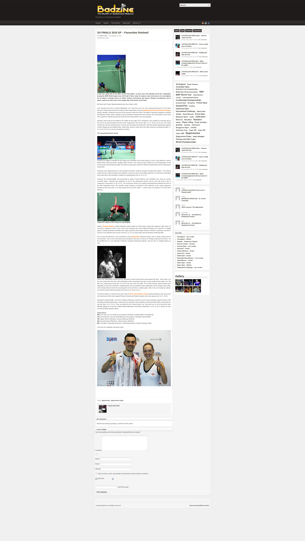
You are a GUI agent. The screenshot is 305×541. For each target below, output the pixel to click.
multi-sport (200, 117)
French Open (201, 103)
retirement (196, 125)
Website (98, 469)
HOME (98, 23)
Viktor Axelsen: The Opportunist (192, 207)
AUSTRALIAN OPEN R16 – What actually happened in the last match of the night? (194, 63)
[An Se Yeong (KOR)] (179, 285)
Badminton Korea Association (187, 92)
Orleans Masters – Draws (185, 251)
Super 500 (201, 130)
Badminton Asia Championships (187, 89)
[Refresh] (113, 479)
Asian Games (192, 84)
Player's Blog (187, 122)
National (179, 120)
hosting (192, 106)
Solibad (193, 127)
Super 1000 (180, 133)
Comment (98, 450)
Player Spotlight (201, 122)
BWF (201, 92)
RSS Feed (203, 23)
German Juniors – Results (186, 244)
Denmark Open (181, 103)
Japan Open (201, 111)
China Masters (198, 95)
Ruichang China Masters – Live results (190, 258)
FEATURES (115, 23)
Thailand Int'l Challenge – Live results (189, 267)
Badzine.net (115, 9)
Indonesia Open (182, 109)
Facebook (209, 23)
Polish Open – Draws (184, 256)
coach (178, 97)
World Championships (186, 142)
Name (97, 459)
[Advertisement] (125, 50)
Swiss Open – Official (184, 265)
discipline (191, 103)
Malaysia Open (182, 117)
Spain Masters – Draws (185, 260)
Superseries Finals (117, 400)
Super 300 (192, 130)
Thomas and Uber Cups (186, 139)
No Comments (203, 39)
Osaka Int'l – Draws (183, 253)
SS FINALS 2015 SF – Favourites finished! (123, 32)
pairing (178, 122)
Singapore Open (182, 127)
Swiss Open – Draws (184, 263)
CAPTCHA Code (123, 487)
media (191, 117)
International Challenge (185, 111)
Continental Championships (188, 100)
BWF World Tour (184, 95)
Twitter (206, 23)
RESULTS (136, 23)
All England (181, 84)
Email (97, 464)
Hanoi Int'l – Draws (183, 248)
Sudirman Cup (181, 130)
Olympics (197, 120)
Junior (178, 114)
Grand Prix (182, 106)
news (107, 38)
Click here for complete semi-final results (110, 327)
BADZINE (126, 23)
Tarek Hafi (103, 35)
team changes (198, 136)
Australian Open (182, 87)
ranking (187, 125)
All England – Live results (185, 237)
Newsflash (188, 120)
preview (179, 125)
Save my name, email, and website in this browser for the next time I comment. (123, 474)
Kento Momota (188, 114)
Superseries (117, 96)
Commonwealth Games (190, 97)
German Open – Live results (186, 246)
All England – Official (184, 239)
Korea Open (200, 114)
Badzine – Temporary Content (187, 241)
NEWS (106, 23)
